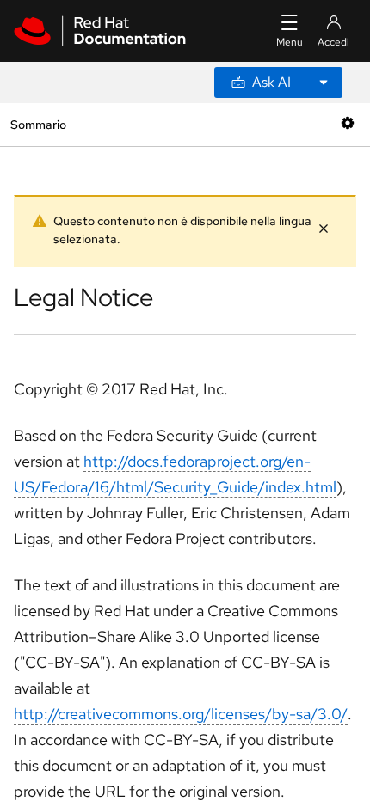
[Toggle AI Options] (323, 82)
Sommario (37, 124)
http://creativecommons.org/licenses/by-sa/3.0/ (181, 714)
